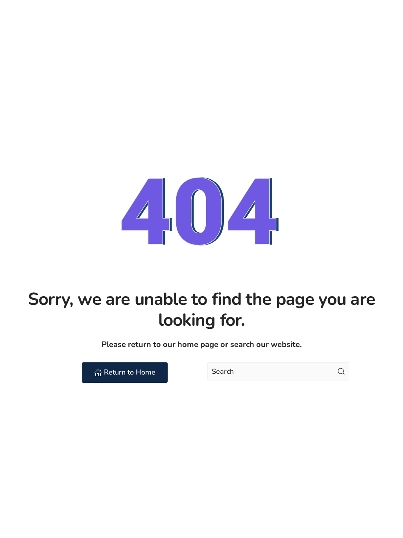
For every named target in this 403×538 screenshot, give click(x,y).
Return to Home (129, 372)
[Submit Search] (341, 371)
